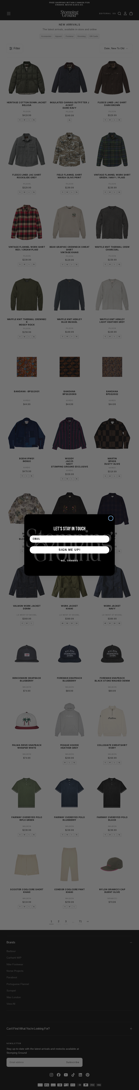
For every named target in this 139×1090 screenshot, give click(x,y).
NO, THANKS (69, 560)
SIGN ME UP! (70, 549)
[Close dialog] (111, 518)
